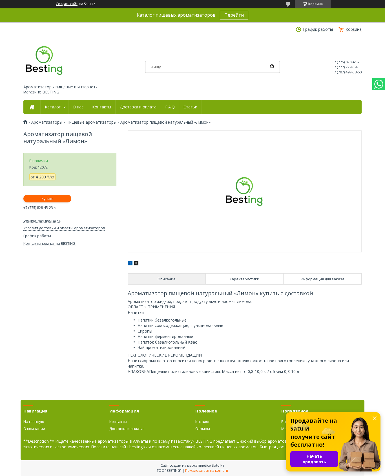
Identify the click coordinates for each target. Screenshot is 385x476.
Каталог (53, 107)
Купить (47, 198)
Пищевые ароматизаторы (91, 122)
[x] (136, 264)
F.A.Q (170, 107)
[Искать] (272, 67)
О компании (34, 428)
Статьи (190, 107)
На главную (33, 421)
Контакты (101, 107)
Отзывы (202, 428)
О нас (78, 107)
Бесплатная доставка (41, 220)
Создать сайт (67, 4)
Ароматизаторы (46, 122)
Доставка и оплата (138, 107)
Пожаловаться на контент (206, 470)
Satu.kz (218, 465)
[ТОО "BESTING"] (44, 60)
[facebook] (130, 264)
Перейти (234, 15)
